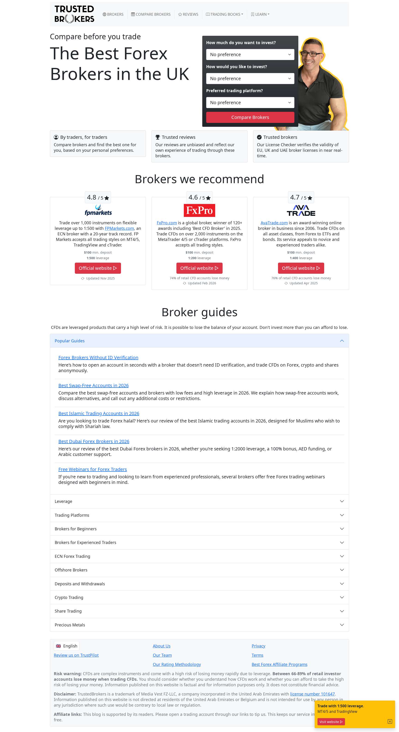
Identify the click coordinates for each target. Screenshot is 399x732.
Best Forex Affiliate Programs (279, 664)
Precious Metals (70, 625)
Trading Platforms (72, 515)
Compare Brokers (153, 14)
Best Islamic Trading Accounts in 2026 (98, 413)
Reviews (190, 14)
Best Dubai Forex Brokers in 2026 (93, 441)
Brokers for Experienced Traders (85, 542)
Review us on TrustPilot (76, 655)
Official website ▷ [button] (98, 268)
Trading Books (225, 14)
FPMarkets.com (119, 228)
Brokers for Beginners (76, 529)
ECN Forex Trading (72, 556)
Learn (260, 14)
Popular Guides (70, 340)
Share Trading (68, 611)
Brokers (115, 14)
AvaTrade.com (274, 222)
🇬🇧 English (66, 646)
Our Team (162, 655)
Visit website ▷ (331, 722)
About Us (161, 646)
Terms (257, 655)
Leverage (63, 501)
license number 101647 (312, 694)
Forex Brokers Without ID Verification (98, 357)
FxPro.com (167, 222)
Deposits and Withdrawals (80, 583)
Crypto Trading (69, 597)
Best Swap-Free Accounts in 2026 (93, 385)
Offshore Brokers (71, 570)
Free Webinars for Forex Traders (92, 469)
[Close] (390, 721)
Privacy (258, 646)
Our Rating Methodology (177, 664)
